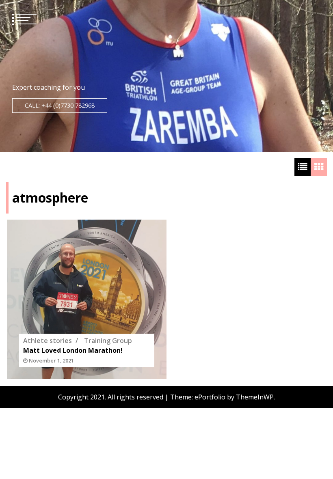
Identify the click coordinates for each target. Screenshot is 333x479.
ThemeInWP (255, 397)
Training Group (108, 340)
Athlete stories (47, 340)
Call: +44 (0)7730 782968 (60, 105)
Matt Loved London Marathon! (73, 350)
